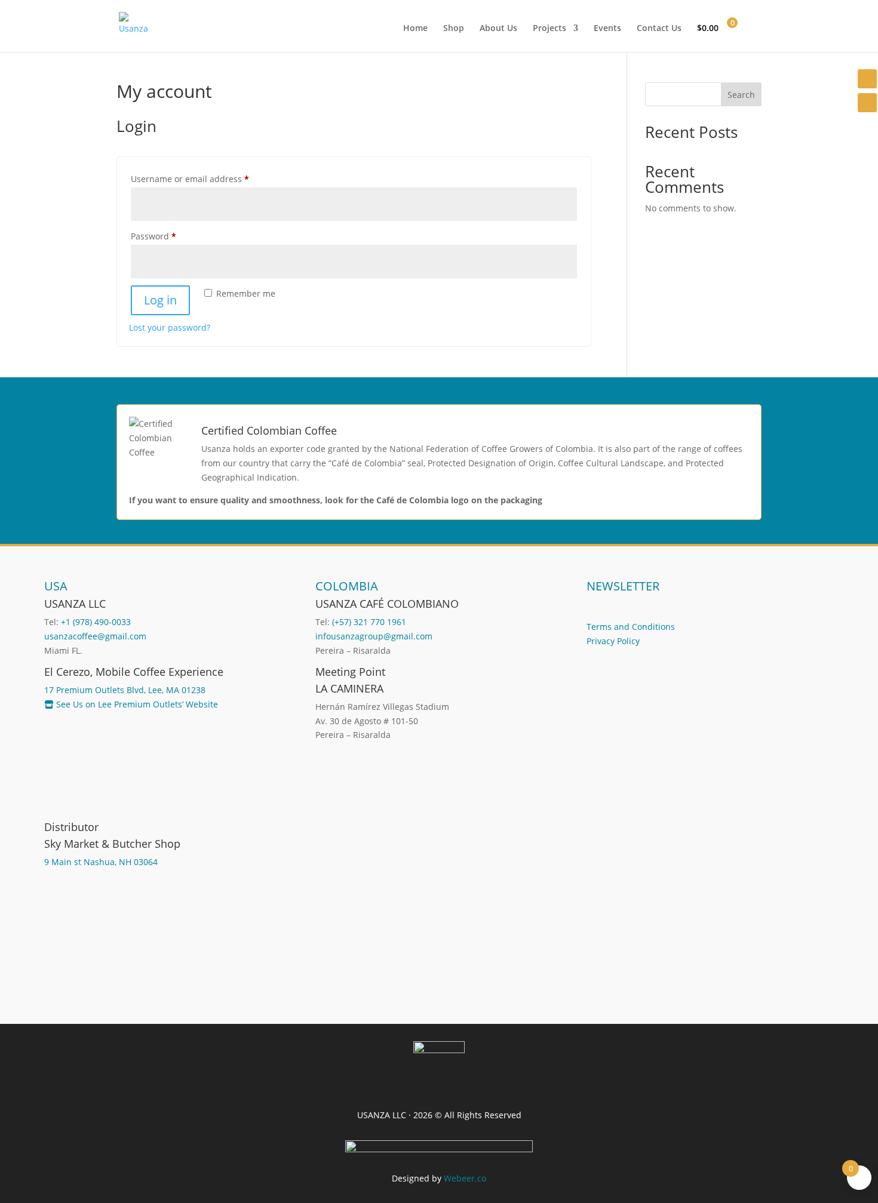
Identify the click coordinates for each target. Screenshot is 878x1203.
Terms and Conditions (631, 626)
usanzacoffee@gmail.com (95, 636)
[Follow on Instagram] (867, 78)
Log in (160, 300)
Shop (453, 28)
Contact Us (659, 28)
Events (607, 28)
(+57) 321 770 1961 (369, 621)
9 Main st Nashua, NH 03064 (101, 861)
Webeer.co (465, 1178)
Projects (549, 28)
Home (415, 28)
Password (172, 236)
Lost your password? (169, 327)
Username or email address (208, 178)
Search (741, 94)
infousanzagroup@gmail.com (373, 636)
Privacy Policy (613, 641)
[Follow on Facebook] (867, 102)
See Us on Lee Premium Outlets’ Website (136, 704)
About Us (498, 28)
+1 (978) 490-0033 (96, 621)
